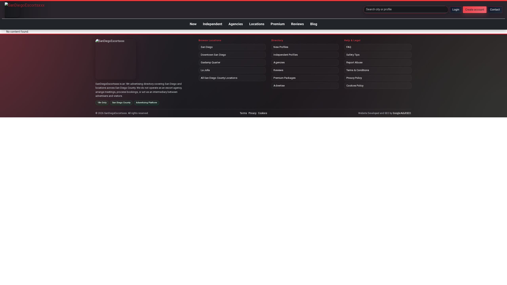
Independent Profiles (285, 54)
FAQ (348, 47)
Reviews (297, 24)
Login (455, 9)
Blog (313, 24)
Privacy (252, 113)
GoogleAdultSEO (402, 113)
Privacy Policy (354, 77)
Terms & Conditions (357, 70)
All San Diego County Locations (219, 77)
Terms (243, 113)
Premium (278, 24)
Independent (212, 24)
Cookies (262, 113)
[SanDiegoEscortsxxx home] (12, 9)
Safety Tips (352, 54)
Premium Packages (284, 77)
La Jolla (205, 70)
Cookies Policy (354, 85)
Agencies (236, 24)
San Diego (207, 47)
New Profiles (281, 47)
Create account (474, 9)
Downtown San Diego (213, 54)
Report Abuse (354, 62)
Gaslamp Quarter (210, 62)
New (193, 24)
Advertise (279, 85)
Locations (256, 24)
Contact (495, 9)
